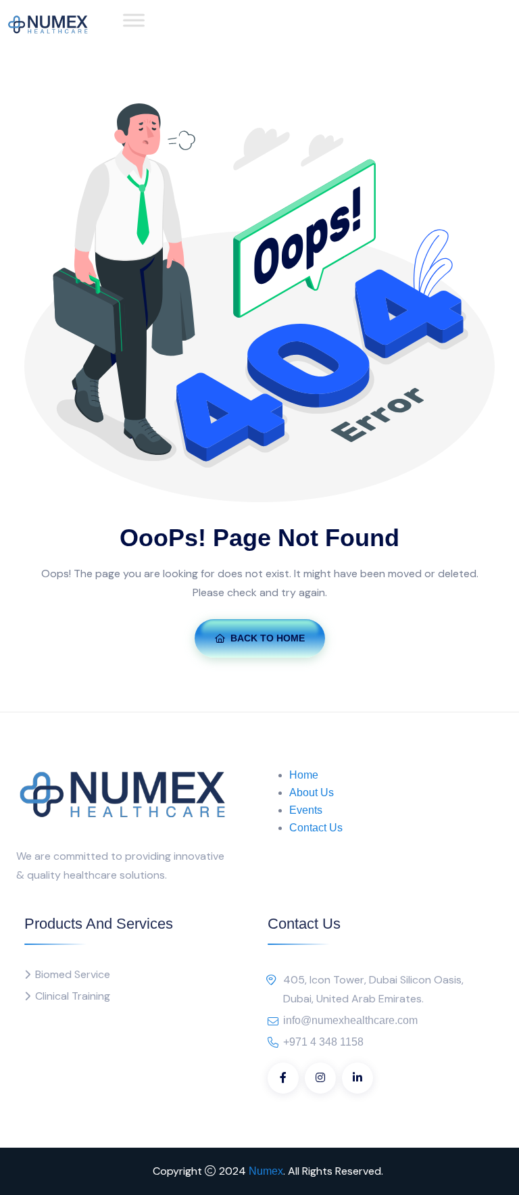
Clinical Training (72, 996)
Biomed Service (72, 974)
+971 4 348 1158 (323, 1042)
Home (303, 775)
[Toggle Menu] (134, 20)
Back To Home (267, 638)
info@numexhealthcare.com (350, 1020)
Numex (266, 1171)
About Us (311, 792)
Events (305, 810)
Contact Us (316, 827)
